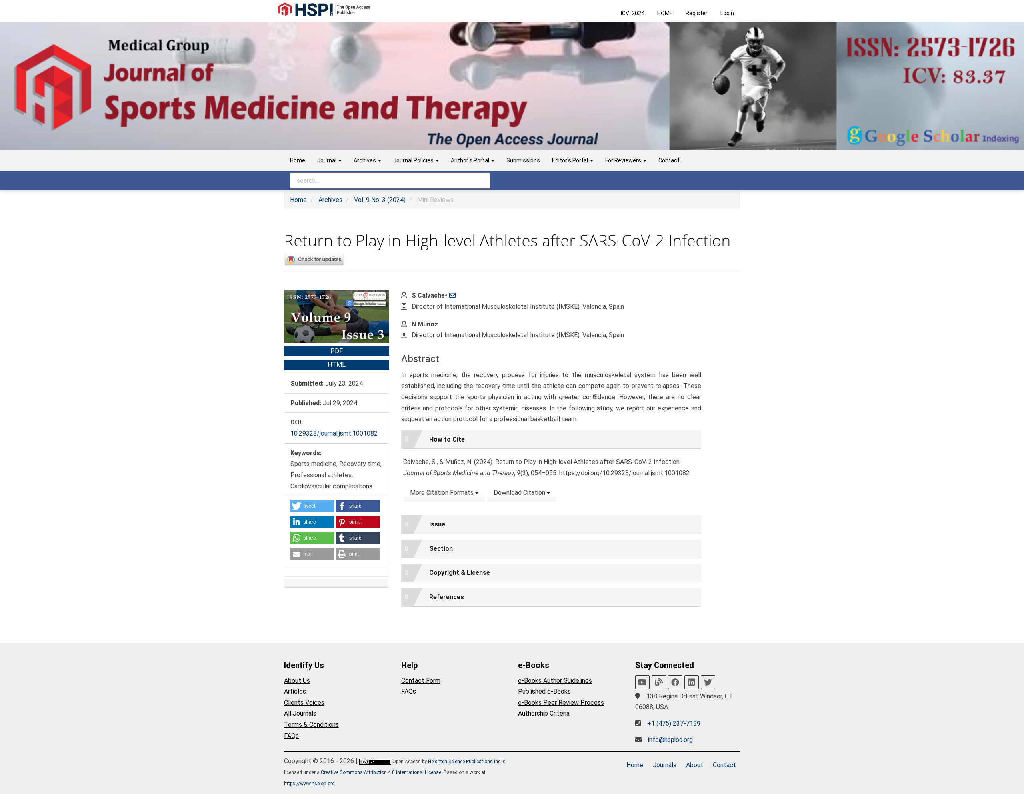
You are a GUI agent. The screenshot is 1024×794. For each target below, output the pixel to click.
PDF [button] (336, 351)
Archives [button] (365, 160)
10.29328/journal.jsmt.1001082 (334, 433)
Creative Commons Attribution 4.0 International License (381, 772)
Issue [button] (437, 524)
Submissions (523, 160)
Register (697, 13)
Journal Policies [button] (414, 160)
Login (727, 13)
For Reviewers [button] (623, 160)
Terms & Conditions (311, 724)
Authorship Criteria (544, 713)
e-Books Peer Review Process (561, 702)
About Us (297, 680)
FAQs (291, 736)
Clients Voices (304, 702)
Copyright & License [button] (459, 572)
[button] (312, 506)
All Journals (300, 713)
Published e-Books (544, 691)
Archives (330, 200)
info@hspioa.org (670, 740)
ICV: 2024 (632, 13)
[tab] (551, 439)
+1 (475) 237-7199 (673, 723)
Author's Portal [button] (470, 160)
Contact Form (420, 680)
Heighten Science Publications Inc (464, 761)
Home (297, 160)
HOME (665, 13)
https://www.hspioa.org (309, 783)
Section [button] (441, 548)
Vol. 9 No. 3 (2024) (380, 200)
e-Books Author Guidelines (555, 680)
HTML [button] (337, 364)
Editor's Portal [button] (570, 160)
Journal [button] (327, 160)
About (694, 765)
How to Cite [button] (447, 439)
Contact (669, 160)
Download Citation (520, 492)
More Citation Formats (442, 492)
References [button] (446, 597)
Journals (664, 765)
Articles (295, 691)
